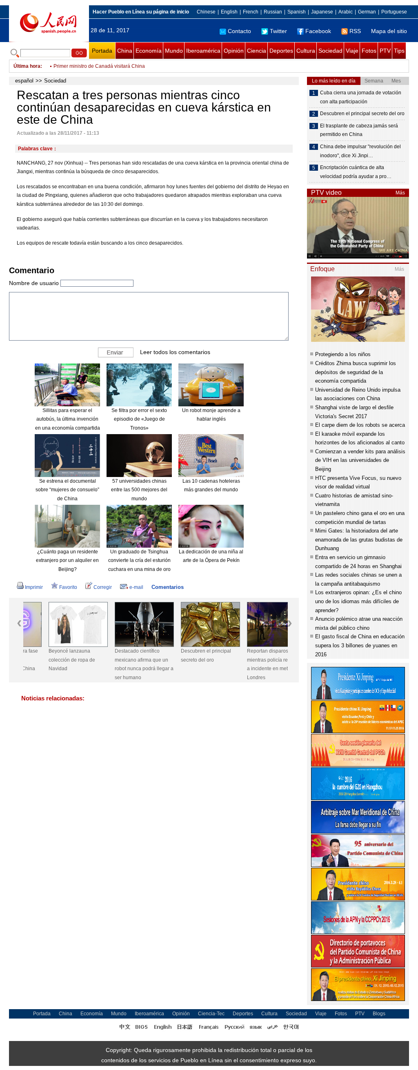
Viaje (352, 50)
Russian (273, 12)
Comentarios (167, 587)
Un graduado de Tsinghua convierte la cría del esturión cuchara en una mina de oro (139, 560)
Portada (102, 50)
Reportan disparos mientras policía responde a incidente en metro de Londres (250, 664)
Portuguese (394, 12)
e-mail (136, 587)
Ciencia (256, 50)
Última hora (26, 66)
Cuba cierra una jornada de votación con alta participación (360, 97)
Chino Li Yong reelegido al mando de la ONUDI (106, 66)
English (229, 12)
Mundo (174, 50)
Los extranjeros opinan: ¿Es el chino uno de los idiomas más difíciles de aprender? (358, 601)
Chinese (206, 12)
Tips (399, 50)
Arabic (345, 12)
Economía (149, 50)
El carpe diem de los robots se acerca (360, 425)
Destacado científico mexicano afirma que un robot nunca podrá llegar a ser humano (118, 664)
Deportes (281, 50)
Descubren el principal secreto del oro (181, 655)
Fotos (369, 50)
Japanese (322, 12)
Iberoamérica (203, 50)
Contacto (239, 31)
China (124, 50)
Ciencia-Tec (211, 1013)
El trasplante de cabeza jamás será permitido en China (359, 130)
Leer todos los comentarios (175, 351)
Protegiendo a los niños (343, 354)
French (250, 12)
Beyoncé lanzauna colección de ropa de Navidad (46, 659)
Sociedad (330, 50)
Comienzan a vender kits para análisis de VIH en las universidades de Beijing (360, 460)
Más (400, 193)
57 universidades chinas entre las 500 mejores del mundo (139, 490)
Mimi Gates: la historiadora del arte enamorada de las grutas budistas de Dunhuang (358, 539)
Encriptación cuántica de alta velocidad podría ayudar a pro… (355, 172)
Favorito (68, 587)
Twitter (278, 31)
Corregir (102, 587)
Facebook (318, 31)
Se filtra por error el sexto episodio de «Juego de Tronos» (139, 419)
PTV (385, 50)
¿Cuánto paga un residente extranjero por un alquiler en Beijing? (67, 560)
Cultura (305, 50)
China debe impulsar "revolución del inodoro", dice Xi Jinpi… (360, 151)
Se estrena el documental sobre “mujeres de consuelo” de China (67, 490)
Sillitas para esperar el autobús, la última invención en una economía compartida (67, 419)
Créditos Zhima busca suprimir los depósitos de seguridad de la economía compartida (355, 372)
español (24, 81)
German (367, 12)
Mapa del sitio (389, 31)
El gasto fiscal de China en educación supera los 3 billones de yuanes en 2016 (360, 645)
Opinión (234, 50)
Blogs (379, 1013)
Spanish (296, 12)
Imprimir (34, 587)
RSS (355, 31)
